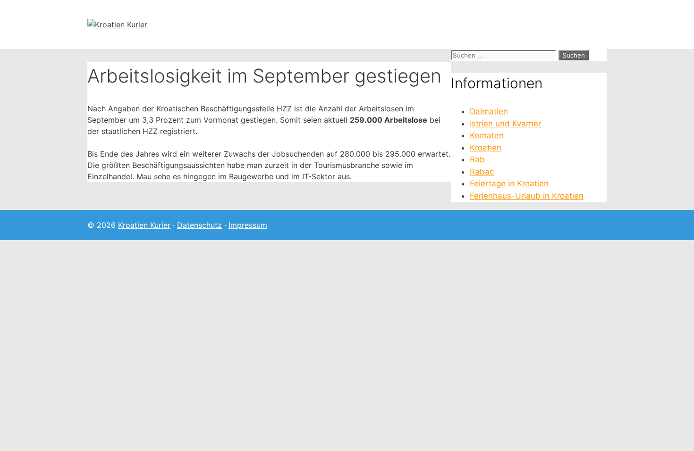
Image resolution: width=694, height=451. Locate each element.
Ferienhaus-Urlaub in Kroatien (527, 195)
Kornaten (487, 135)
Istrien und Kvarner (505, 123)
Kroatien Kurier (144, 225)
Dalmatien (489, 111)
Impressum (248, 225)
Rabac (482, 171)
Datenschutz (199, 225)
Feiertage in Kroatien (509, 183)
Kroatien (485, 147)
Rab (477, 159)
